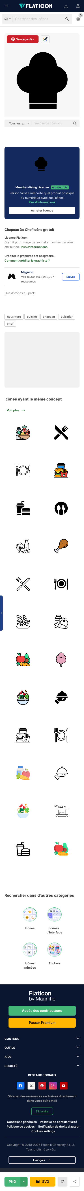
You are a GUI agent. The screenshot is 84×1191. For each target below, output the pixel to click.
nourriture (14, 316)
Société (10, 1066)
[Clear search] (57, 19)
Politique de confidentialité (58, 1122)
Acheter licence (42, 210)
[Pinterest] (42, 1085)
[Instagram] (53, 1085)
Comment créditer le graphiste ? (27, 260)
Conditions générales (22, 1122)
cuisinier (67, 316)
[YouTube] (63, 1085)
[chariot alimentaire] (61, 811)
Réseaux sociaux (42, 1075)
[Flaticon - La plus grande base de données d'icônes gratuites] (36, 6)
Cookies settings (43, 1131)
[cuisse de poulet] (61, 546)
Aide (7, 1057)
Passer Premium (42, 1022)
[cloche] (61, 697)
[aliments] (23, 546)
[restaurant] (61, 432)
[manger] (61, 508)
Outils (9, 1047)
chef (10, 323)
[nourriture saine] (23, 432)
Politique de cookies (21, 1126)
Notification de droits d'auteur (59, 1126)
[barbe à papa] (61, 659)
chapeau (49, 316)
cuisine (32, 316)
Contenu (11, 1039)
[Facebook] (20, 1085)
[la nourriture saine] (61, 622)
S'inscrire (42, 1111)
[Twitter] (31, 1085)
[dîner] (61, 584)
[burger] (61, 470)
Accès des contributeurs (42, 1010)
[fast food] (23, 508)
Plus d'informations (42, 202)
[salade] (23, 622)
